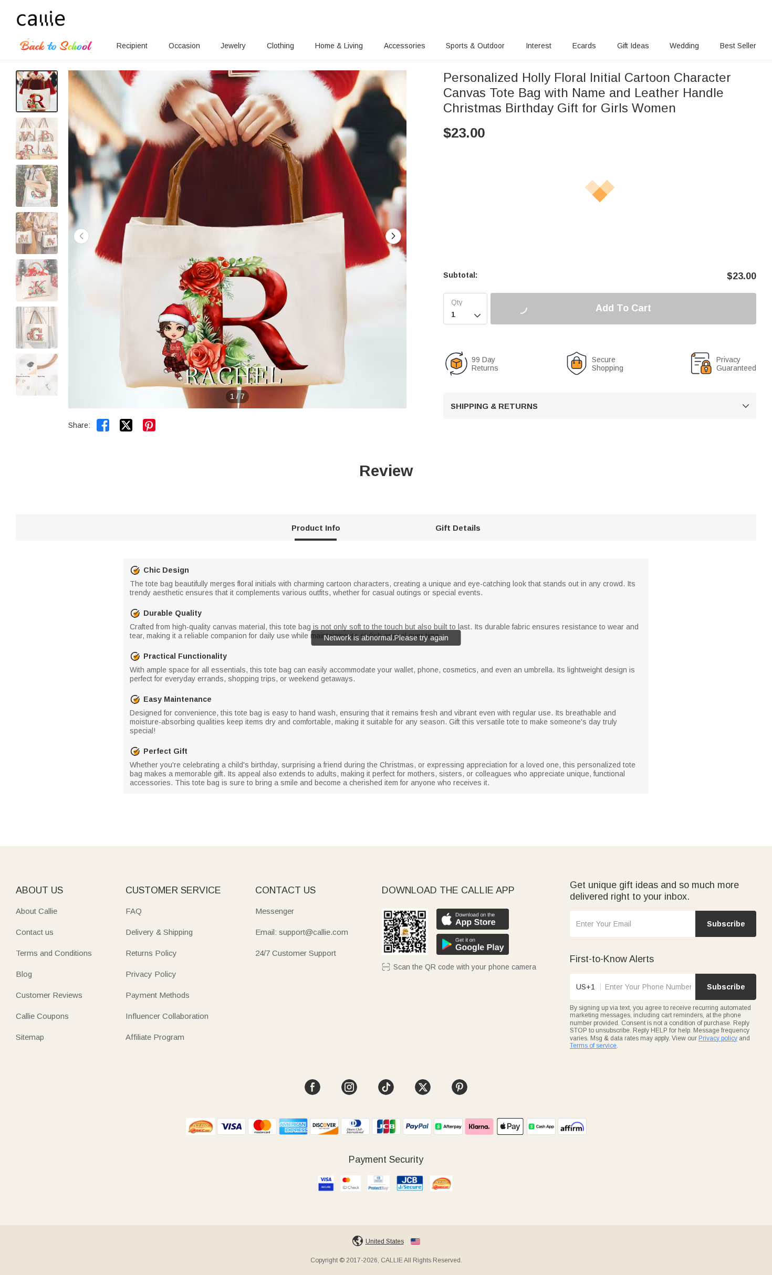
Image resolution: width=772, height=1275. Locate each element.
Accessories (404, 45)
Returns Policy (151, 953)
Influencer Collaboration (167, 1015)
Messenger (274, 911)
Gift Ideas (633, 45)
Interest (538, 45)
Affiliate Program (155, 1036)
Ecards (584, 45)
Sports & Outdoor (475, 45)
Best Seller (738, 45)
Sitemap (30, 1036)
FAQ (134, 911)
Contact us (35, 932)
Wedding (684, 45)
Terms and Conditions (54, 953)
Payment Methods (158, 995)
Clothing (280, 45)
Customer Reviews (49, 995)
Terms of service (593, 1045)
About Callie (36, 911)
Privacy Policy (151, 974)
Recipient (132, 45)
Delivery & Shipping (159, 932)
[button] (393, 236)
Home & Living (339, 45)
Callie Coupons (42, 1015)
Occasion (184, 45)
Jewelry (233, 45)
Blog (24, 974)
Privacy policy (717, 1038)
